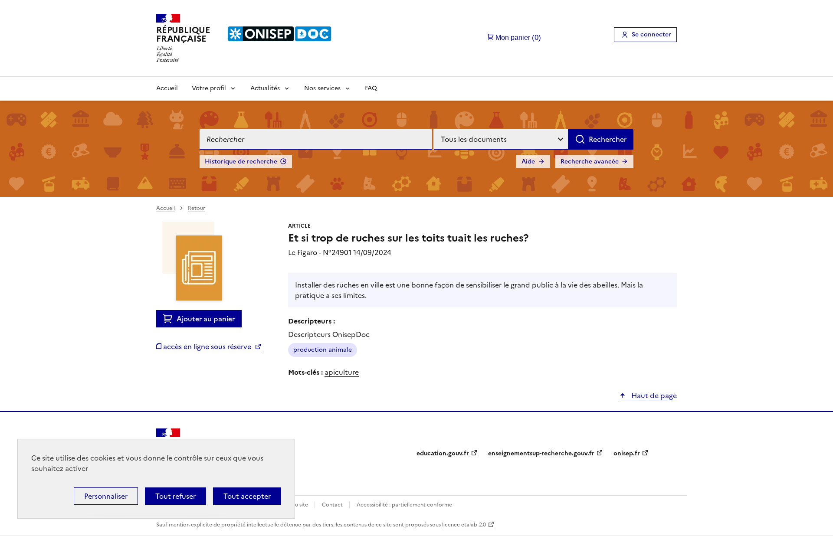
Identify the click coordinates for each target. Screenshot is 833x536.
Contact (333, 505)
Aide (528, 161)
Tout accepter (247, 496)
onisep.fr (626, 453)
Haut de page (653, 395)
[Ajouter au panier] (170, 319)
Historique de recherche (241, 161)
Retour (196, 208)
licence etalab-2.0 (464, 525)
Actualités (265, 88)
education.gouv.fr (442, 453)
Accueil (167, 88)
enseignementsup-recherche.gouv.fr (541, 453)
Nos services (322, 88)
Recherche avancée (590, 161)
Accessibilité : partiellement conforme (404, 505)
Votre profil (209, 88)
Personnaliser (106, 496)
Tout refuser (175, 496)
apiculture (342, 372)
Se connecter (651, 34)
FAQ (371, 88)
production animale (322, 349)
